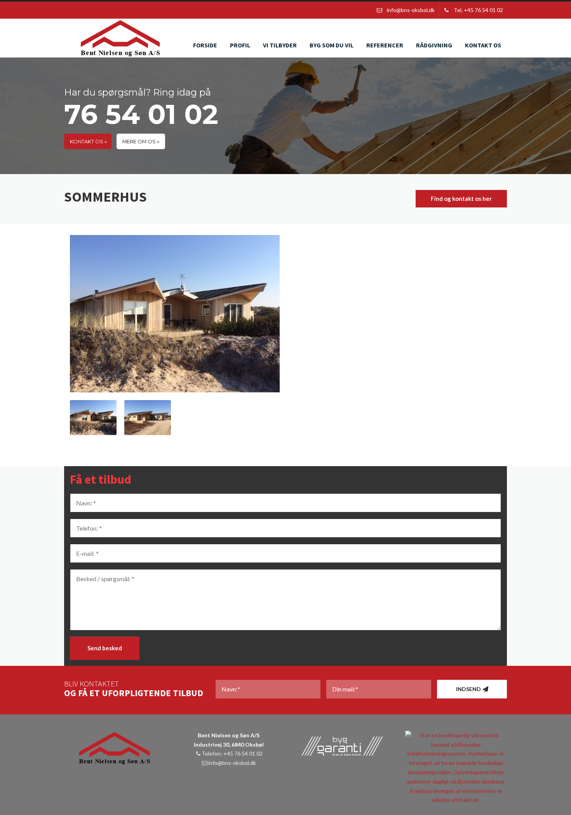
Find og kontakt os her (461, 198)
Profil (240, 45)
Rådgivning (434, 45)
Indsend (468, 689)
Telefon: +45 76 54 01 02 (232, 753)
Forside (205, 45)
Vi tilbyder (280, 45)
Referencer (384, 45)
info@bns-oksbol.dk (232, 762)
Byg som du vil (331, 45)
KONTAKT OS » (88, 142)
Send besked (104, 647)
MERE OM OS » (140, 142)
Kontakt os (483, 45)
